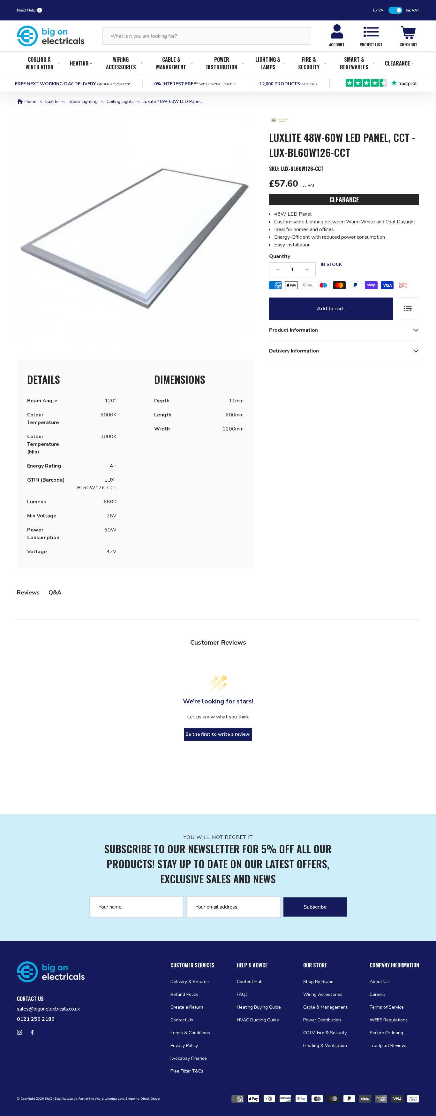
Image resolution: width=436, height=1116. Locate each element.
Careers (378, 994)
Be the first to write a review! (218, 734)
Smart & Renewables (354, 63)
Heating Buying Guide (259, 1007)
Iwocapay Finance (188, 1058)
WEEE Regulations (389, 1020)
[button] (135, 232)
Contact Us (181, 1020)
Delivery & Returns (189, 982)
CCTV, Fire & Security (325, 1033)
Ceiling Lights (120, 101)
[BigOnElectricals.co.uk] (51, 36)
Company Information (394, 965)
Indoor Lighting (83, 101)
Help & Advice (252, 965)
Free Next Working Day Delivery (73, 84)
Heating (79, 63)
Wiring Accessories (121, 63)
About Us (379, 982)
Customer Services (192, 965)
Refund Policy (184, 994)
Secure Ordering (386, 1033)
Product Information (293, 330)
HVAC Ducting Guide (258, 1020)
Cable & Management (171, 63)
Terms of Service (387, 1007)
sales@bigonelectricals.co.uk (48, 1008)
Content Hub (250, 982)
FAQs (242, 994)
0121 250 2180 (36, 1019)
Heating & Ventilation (325, 1045)
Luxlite (52, 101)
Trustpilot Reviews (389, 1045)
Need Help (26, 10)
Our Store (315, 965)
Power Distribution (221, 63)
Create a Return (186, 1007)
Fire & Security (308, 63)
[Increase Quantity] (307, 270)
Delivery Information (294, 350)
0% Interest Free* (195, 84)
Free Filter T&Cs (186, 1071)
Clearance (397, 63)
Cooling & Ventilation (39, 63)
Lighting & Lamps (267, 63)
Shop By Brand (318, 982)
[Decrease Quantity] (277, 270)
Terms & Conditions (190, 1033)
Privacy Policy (184, 1045)
